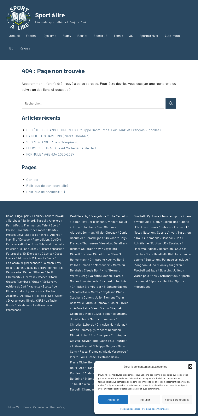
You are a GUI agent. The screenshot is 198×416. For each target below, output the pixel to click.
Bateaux (166, 227)
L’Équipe (37, 216)
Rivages (39, 272)
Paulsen (11, 248)
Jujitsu (178, 270)
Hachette (34, 286)
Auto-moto (172, 35)
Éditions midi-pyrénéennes (23, 263)
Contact (32, 179)
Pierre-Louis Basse (83, 357)
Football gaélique (145, 270)
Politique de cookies (130, 408)
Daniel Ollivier (118, 303)
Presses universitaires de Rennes (27, 234)
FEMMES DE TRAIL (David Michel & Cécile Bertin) (63, 148)
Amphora (55, 220)
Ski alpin (165, 270)
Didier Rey (78, 221)
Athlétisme (141, 243)
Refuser (145, 399)
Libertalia (29, 277)
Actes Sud (26, 295)
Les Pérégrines (47, 267)
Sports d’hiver (148, 35)
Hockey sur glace (145, 248)
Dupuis (31, 267)
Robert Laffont (15, 267)
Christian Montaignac (111, 324)
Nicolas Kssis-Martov (86, 292)
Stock (53, 277)
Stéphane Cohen (81, 297)
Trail (138, 238)
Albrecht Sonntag (82, 232)
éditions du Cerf (16, 286)
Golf (178, 238)
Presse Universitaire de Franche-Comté (31, 230)
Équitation (152, 259)
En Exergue (30, 253)
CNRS (39, 300)
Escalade (175, 243)
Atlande (55, 234)
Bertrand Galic (108, 357)
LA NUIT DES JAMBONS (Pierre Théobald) (57, 136)
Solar (9, 216)
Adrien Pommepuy (82, 330)
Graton (36, 281)
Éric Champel (99, 335)
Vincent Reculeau (109, 330)
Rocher (42, 277)
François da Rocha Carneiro (109, 216)
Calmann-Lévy (52, 263)
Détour (27, 272)
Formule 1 (180, 227)
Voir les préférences (177, 399)
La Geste (48, 258)
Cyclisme (50, 35)
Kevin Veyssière (106, 248)
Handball (160, 254)
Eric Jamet (23, 305)
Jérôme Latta (81, 308)
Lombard (24, 281)
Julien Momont (105, 297)
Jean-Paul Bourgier (113, 340)
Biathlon (173, 254)
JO (131, 35)
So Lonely (49, 281)
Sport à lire (50, 15)
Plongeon (140, 265)
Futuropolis (13, 253)
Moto (137, 232)
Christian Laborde (82, 324)
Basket (82, 35)
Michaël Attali (79, 335)
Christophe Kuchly (102, 259)
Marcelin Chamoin (82, 389)
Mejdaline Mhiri (112, 292)
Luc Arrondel (90, 281)
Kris (104, 270)
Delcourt (24, 239)
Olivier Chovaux (106, 232)
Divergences (16, 300)
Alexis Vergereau (114, 351)
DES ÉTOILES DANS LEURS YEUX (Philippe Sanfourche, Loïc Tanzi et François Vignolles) (93, 130)
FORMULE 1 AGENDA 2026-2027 (50, 154)
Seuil (49, 272)
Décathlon (166, 248)
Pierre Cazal (93, 313)
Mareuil (42, 220)
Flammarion (32, 225)
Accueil (14, 35)
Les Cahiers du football (48, 244)
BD (11, 48)
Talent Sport (50, 225)
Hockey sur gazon (170, 265)
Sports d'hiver (166, 232)
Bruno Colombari (83, 227)
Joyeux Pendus (34, 291)
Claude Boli (91, 270)
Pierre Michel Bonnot (84, 362)
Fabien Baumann (114, 313)
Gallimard (28, 220)
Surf (149, 254)
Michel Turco (101, 254)
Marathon (184, 232)
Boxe (143, 227)
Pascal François (90, 351)
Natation (149, 232)
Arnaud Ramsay (96, 303)
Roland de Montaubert (96, 265)
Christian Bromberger (86, 286)
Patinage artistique (175, 259)
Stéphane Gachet (115, 286)
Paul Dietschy (79, 216)
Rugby (66, 35)
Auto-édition (41, 239)
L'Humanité (13, 277)
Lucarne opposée (51, 248)
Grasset (11, 281)
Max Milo (11, 239)
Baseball (167, 238)
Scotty (47, 286)
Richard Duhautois (114, 281)
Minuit (30, 300)
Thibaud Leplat (82, 346)
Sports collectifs (161, 281)
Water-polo (141, 275)
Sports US (101, 35)
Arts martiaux (169, 275)
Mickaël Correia (80, 254)
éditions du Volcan (29, 258)
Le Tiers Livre (44, 295)
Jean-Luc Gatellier (112, 243)
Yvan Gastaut (92, 384)
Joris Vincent (97, 221)
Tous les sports (172, 216)
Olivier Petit (90, 340)
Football (31, 35)
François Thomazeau (84, 243)
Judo (152, 265)
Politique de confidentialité (155, 408)
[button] (190, 366)
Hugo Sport (22, 216)
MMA (154, 275)
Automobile (152, 238)
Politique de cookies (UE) (45, 192)
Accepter (113, 399)
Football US (158, 243)
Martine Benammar (102, 319)
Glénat (59, 295)
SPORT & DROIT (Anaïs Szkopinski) (52, 142)
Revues (25, 48)
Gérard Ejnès (94, 238)
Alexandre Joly (115, 238)
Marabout (14, 220)
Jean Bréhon (78, 319)
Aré (81, 367)
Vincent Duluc (117, 221)
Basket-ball (170, 221)
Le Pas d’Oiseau (28, 248)
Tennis (118, 35)
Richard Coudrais (81, 248)
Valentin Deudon (101, 275)
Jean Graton (100, 308)
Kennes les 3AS (54, 216)
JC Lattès (46, 253)
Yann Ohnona (105, 227)
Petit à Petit (14, 225)
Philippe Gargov (105, 346)
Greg (84, 275)
